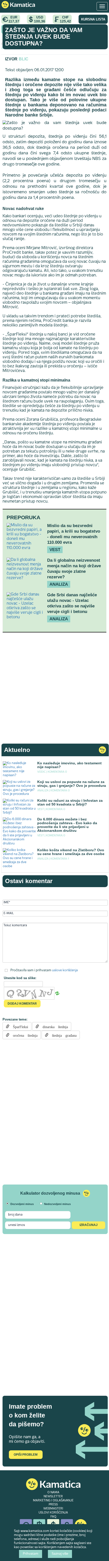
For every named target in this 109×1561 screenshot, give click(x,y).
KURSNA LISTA (93, 19)
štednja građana (62, 1035)
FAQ (53, 1516)
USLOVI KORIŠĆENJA (53, 1512)
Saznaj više (60, 1553)
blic (23, 59)
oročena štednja (23, 1035)
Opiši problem (26, 1454)
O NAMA (53, 1492)
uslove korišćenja (65, 970)
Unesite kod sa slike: (20, 978)
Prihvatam (30, 1553)
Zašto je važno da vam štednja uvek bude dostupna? (43, 37)
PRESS (53, 1504)
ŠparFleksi (18, 1026)
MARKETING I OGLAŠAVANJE (53, 1500)
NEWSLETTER (53, 1496)
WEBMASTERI (53, 1508)
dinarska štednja (53, 1026)
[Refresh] (57, 993)
